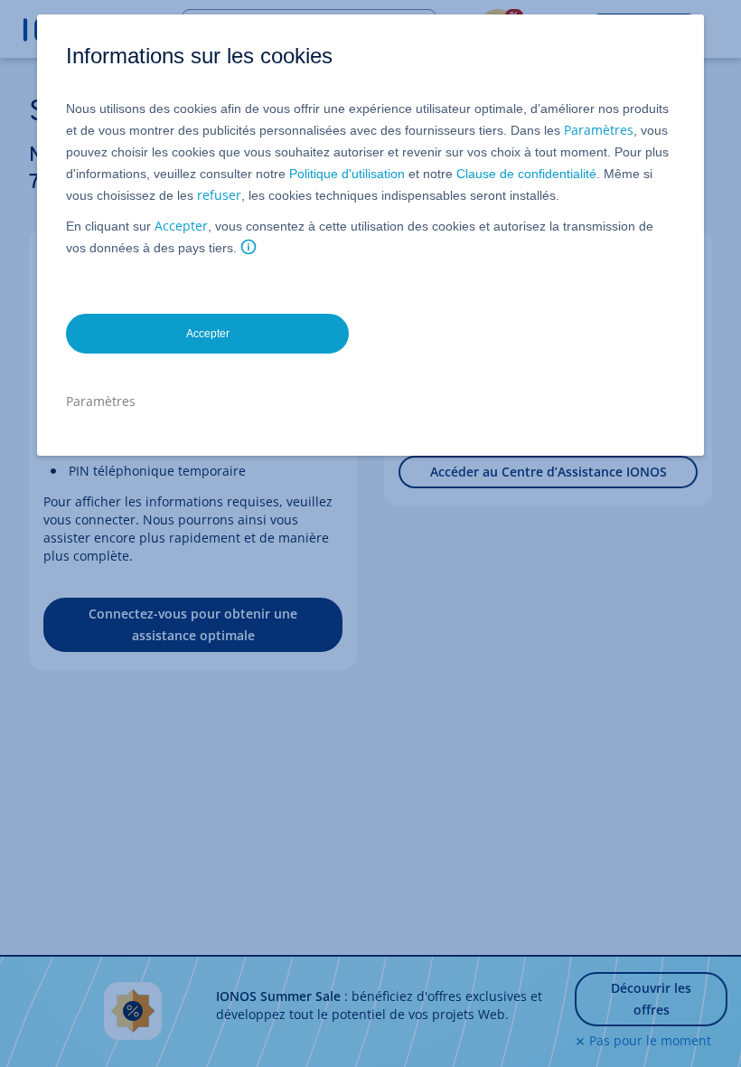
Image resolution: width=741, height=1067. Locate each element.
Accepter (181, 225)
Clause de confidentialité (526, 173)
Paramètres (598, 129)
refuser (219, 194)
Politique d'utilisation (347, 173)
